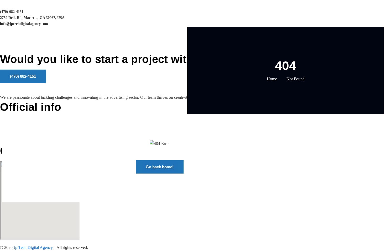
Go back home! (160, 167)
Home (272, 79)
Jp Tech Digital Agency (33, 247)
